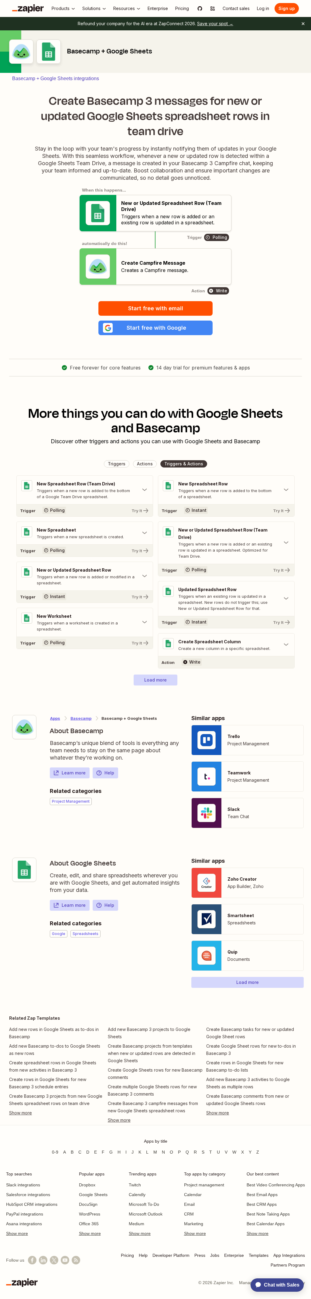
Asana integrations (24, 1223)
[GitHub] (200, 8)
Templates (258, 1255)
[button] (155, 328)
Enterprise (234, 1255)
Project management (204, 1184)
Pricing (127, 1255)
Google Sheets (93, 1194)
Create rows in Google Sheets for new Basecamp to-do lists (244, 1066)
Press (199, 1255)
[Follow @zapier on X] (54, 1260)
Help (109, 772)
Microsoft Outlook (145, 1214)
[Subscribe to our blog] (76, 1260)
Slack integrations (23, 1184)
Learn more (74, 772)
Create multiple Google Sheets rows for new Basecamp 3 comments (152, 1090)
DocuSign (88, 1204)
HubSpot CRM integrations (31, 1204)
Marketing (193, 1223)
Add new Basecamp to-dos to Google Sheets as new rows (54, 1049)
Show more (17, 1233)
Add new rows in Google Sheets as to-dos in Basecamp (54, 1033)
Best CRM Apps (262, 1204)
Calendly (137, 1194)
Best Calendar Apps (266, 1223)
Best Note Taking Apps (268, 1214)
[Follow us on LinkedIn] (43, 1260)
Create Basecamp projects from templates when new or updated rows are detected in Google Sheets (151, 1053)
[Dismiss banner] (303, 23)
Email (189, 1204)
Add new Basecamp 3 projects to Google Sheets (149, 1033)
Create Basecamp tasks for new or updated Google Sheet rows (250, 1033)
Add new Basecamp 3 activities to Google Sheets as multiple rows (248, 1083)
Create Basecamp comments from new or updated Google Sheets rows (247, 1099)
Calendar (193, 1194)
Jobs (214, 1255)
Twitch (135, 1184)
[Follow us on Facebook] (32, 1260)
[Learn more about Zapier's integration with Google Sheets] (24, 869)
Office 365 (89, 1223)
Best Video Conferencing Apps (276, 1184)
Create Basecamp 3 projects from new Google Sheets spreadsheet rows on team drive (55, 1099)
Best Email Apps (262, 1194)
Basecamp (80, 718)
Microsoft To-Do (144, 1204)
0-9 (55, 1152)
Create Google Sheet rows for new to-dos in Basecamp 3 (251, 1049)
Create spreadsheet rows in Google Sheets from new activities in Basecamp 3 (52, 1066)
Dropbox (87, 1184)
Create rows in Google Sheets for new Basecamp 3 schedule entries (47, 1083)
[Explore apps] (212, 8)
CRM (189, 1214)
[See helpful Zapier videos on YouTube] (65, 1260)
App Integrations (289, 1255)
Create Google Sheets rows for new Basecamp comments (155, 1073)
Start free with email (155, 308)
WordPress (89, 1214)
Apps (55, 718)
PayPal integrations (24, 1214)
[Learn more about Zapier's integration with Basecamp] (24, 727)
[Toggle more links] (57, 1112)
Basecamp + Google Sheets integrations (55, 78)
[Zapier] (28, 8)
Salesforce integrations (28, 1194)
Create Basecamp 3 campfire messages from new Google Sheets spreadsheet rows (153, 1107)
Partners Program (288, 1265)
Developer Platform (171, 1255)
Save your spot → (215, 23)
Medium (136, 1223)
